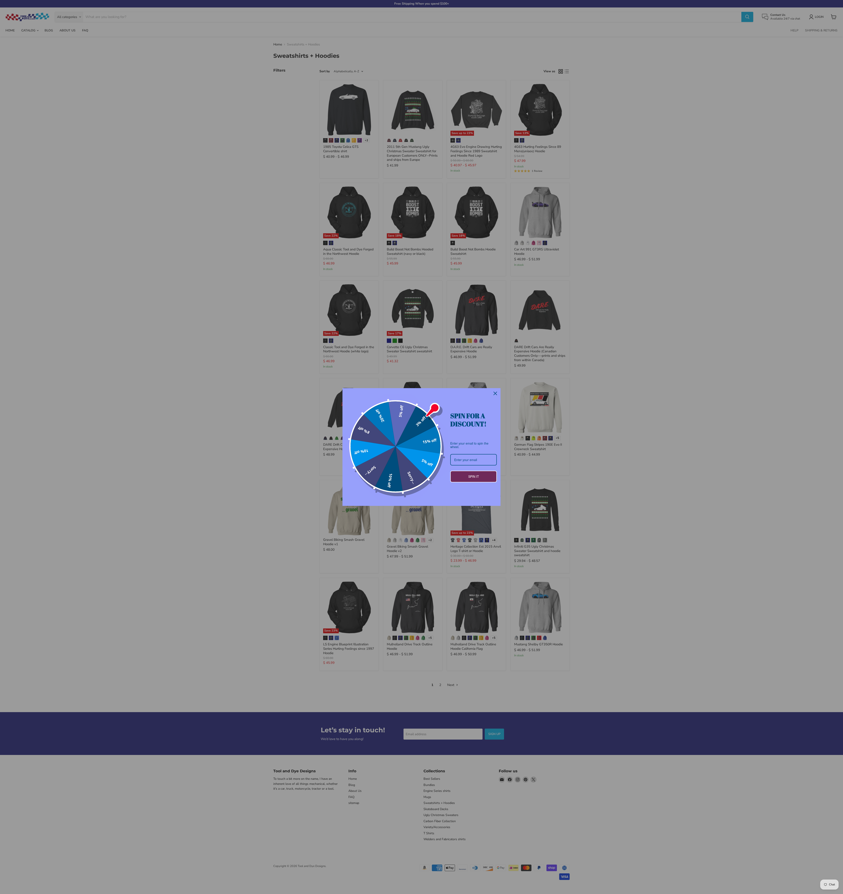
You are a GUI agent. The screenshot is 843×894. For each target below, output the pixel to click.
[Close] (495, 393)
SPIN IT (473, 476)
